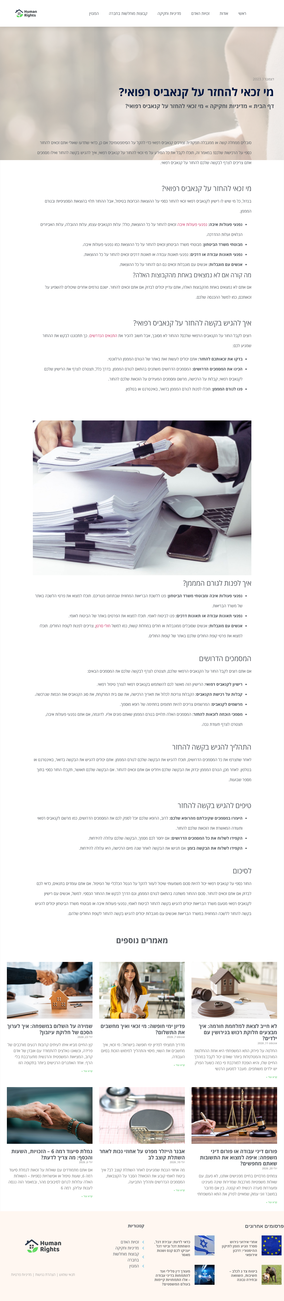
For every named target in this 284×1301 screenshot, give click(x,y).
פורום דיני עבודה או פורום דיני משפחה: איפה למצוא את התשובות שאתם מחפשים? (238, 1157)
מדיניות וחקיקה (169, 13)
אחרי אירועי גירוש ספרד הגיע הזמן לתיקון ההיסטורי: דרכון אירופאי (239, 1248)
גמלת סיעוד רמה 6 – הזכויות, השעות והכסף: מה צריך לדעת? (52, 1154)
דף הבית (264, 106)
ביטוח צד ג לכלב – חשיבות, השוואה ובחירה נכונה (243, 1275)
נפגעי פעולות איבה (192, 224)
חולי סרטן (103, 625)
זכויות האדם (200, 13)
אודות (224, 13)
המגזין (94, 13)
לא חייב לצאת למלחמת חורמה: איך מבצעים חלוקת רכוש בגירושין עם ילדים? (238, 1032)
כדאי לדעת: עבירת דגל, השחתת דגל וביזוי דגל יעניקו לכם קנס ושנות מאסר (172, 1248)
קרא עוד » (271, 1077)
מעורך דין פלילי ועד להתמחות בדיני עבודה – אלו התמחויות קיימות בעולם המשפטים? (172, 1278)
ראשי (242, 13)
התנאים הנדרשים (103, 335)
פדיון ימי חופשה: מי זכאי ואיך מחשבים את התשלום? (143, 1029)
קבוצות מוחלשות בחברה (128, 13)
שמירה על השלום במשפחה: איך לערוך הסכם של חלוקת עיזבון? (50, 1029)
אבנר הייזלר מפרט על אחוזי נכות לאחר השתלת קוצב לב (142, 1154)
